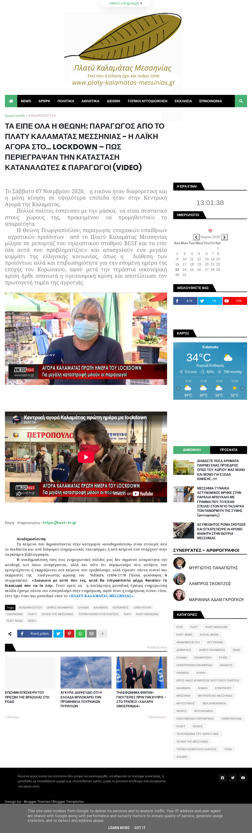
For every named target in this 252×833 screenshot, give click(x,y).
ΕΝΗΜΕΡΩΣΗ (202, 657)
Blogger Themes (37, 801)
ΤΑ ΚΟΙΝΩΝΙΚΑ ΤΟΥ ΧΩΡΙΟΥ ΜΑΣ (197, 734)
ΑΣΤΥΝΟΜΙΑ (215, 642)
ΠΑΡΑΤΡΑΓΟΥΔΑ (231, 719)
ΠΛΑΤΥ (32, 614)
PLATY (127, 614)
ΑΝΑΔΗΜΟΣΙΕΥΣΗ (42, 115)
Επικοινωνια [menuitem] (210, 101)
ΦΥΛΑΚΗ (181, 757)
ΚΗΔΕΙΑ (202, 688)
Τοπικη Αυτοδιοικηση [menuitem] (147, 101)
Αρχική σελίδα (15, 115)
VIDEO (32, 621)
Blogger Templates (68, 801)
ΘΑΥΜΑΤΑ (182, 673)
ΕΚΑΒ (236, 650)
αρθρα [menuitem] (44, 101)
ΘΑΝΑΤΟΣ (226, 665)
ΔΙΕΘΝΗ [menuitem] (113, 101)
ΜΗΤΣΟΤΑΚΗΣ (185, 703)
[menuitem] (11, 101)
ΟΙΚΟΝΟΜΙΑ (15, 614)
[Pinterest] (69, 634)
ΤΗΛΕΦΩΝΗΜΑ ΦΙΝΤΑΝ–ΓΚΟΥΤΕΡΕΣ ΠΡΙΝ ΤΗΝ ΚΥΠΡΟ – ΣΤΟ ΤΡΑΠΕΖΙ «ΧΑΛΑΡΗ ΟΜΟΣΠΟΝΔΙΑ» (141, 700)
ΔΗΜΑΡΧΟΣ (183, 650)
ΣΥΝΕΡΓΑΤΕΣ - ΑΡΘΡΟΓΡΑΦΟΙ (206, 550)
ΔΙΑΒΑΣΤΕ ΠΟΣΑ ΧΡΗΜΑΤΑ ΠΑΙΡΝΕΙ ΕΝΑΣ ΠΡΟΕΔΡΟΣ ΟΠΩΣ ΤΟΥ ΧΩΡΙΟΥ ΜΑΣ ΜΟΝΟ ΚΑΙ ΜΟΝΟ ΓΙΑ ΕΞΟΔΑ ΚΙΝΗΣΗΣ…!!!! (221, 470)
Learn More (118, 828)
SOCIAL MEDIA (209, 635)
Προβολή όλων (157, 647)
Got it (140, 828)
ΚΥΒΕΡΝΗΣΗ (223, 688)
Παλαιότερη (156, 717)
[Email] (91, 634)
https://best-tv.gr (60, 522)
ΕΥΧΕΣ (223, 657)
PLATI (179, 627)
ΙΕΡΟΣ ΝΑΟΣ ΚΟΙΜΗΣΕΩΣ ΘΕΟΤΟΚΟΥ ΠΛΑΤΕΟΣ (207, 680)
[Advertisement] (210, 144)
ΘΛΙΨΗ (200, 673)
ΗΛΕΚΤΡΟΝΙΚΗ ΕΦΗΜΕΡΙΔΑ (194, 665)
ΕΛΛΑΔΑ (83, 607)
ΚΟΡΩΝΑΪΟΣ (121, 607)
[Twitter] (58, 634)
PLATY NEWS (15, 621)
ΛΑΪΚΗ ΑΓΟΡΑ (142, 607)
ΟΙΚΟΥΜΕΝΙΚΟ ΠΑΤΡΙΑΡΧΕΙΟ (195, 719)
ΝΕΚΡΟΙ (181, 711)
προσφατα (228, 450)
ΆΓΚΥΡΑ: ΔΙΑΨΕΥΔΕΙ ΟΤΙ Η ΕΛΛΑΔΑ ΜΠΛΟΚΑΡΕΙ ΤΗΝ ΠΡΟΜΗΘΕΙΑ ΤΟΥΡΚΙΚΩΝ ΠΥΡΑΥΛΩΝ (81, 700)
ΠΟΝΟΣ (198, 726)
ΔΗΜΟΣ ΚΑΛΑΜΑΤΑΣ (60, 607)
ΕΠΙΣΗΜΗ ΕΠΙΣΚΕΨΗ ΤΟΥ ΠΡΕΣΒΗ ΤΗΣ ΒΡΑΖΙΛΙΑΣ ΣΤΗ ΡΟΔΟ (27, 697)
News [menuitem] (26, 101)
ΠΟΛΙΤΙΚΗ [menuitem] (66, 101)
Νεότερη (13, 717)
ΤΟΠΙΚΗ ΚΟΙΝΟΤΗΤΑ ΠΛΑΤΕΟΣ (99, 614)
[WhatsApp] (80, 634)
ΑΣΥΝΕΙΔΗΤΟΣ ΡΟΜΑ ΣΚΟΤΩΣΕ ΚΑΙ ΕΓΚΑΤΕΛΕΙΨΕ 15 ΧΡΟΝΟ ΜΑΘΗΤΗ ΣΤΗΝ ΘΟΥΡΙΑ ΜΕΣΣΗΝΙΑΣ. (221, 531)
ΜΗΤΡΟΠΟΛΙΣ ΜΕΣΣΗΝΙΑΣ (215, 696)
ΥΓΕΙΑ (228, 749)
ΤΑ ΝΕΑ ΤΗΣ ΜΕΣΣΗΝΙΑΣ (57, 614)
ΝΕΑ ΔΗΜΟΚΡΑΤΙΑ (214, 703)
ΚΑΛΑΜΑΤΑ (101, 607)
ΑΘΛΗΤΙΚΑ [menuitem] (90, 101)
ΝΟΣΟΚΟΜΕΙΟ (203, 711)
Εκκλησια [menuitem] (183, 101)
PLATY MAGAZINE (147, 614)
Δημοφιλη (192, 450)
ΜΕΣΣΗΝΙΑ (183, 696)
